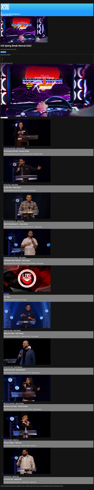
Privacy (38, 486)
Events (23, 486)
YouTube (27, 486)
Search (7, 14)
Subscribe (3, 52)
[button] (1, 12)
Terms (34, 486)
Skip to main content (6, 1)
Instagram (18, 486)
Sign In (10, 15)
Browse (3, 14)
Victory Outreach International (8, 486)
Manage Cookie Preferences (52, 486)
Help (31, 486)
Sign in (18, 14)
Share (7, 52)
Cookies (42, 486)
